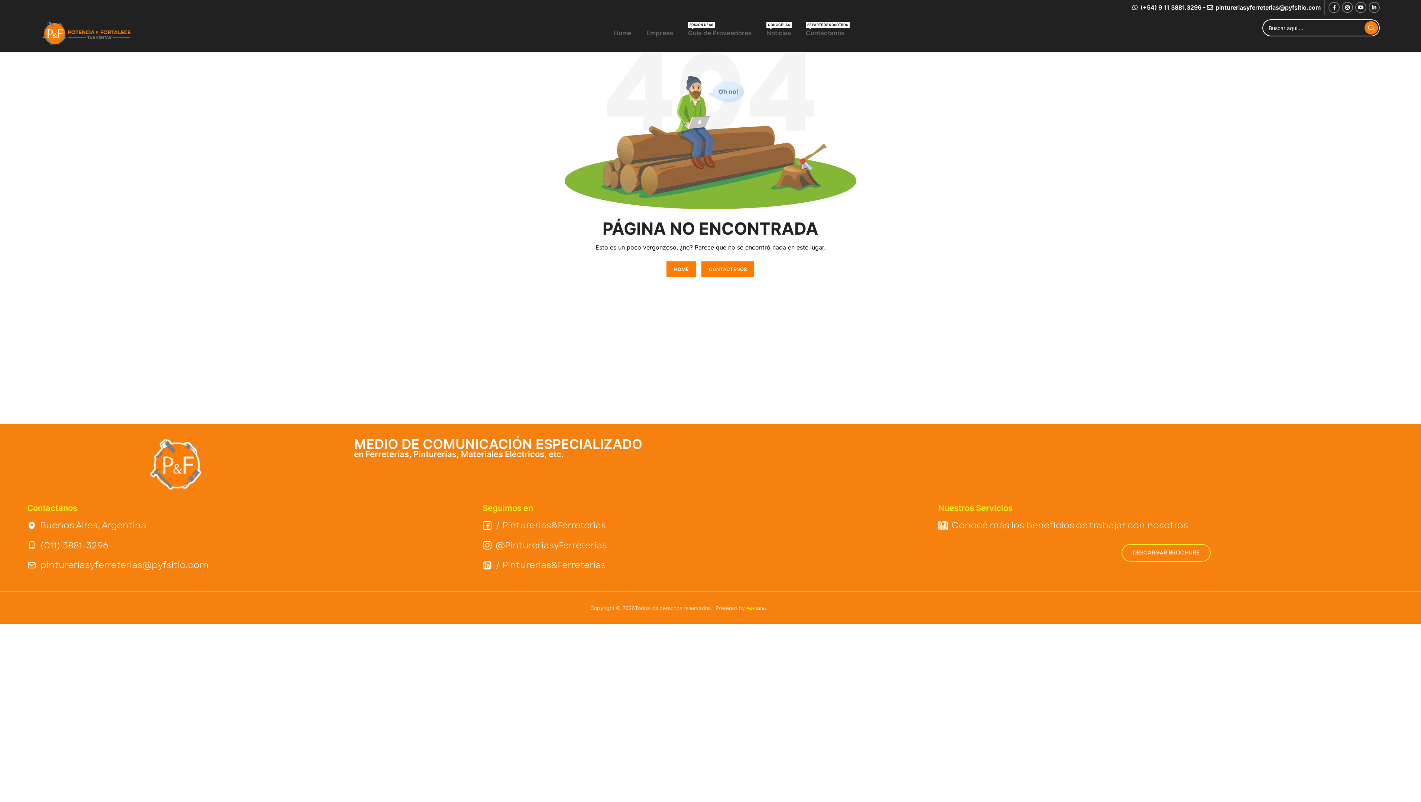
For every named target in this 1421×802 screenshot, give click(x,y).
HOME (681, 269)
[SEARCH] (1371, 28)
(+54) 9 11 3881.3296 (1170, 7)
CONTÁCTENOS (728, 269)
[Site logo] (87, 33)
